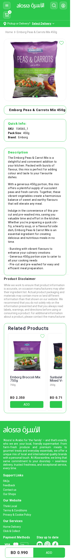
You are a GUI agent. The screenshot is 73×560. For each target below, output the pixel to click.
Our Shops (9, 494)
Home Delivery (12, 526)
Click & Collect (11, 531)
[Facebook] (55, 544)
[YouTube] (40, 544)
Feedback (9, 485)
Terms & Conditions (15, 510)
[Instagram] (47, 544)
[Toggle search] (54, 5)
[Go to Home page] (30, 5)
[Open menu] (7, 5)
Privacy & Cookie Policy (17, 514)
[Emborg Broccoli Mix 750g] (26, 355)
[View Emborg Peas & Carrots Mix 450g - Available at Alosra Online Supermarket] (33, 96)
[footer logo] (22, 429)
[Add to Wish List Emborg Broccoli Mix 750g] (42, 336)
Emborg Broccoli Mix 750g (25, 379)
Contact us (9, 489)
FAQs (6, 481)
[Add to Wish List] (61, 43)
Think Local (10, 506)
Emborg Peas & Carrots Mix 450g (37, 32)
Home (9, 32)
